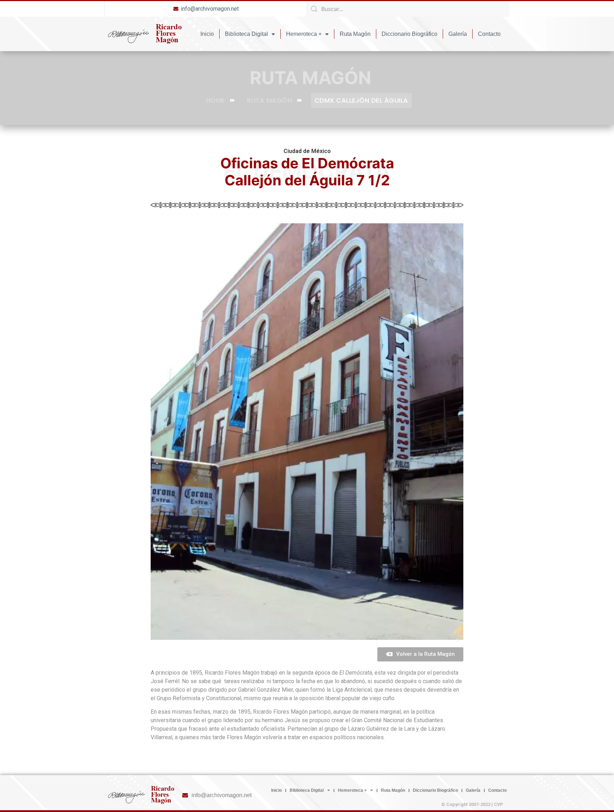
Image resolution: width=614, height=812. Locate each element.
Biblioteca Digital (246, 34)
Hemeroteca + (304, 34)
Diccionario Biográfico (409, 34)
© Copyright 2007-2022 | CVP (472, 804)
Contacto (489, 34)
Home (215, 100)
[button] (420, 654)
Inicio (207, 34)
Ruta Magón (355, 34)
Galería (457, 34)
